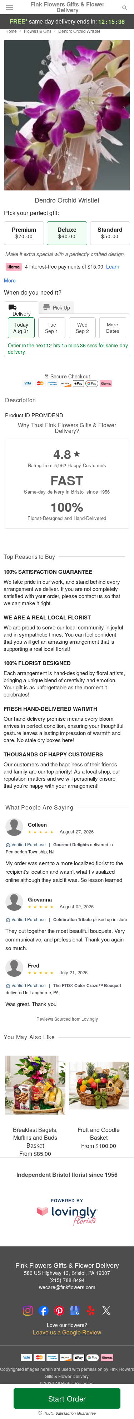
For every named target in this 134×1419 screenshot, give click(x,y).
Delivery (22, 312)
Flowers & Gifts (37, 31)
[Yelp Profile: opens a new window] (91, 1311)
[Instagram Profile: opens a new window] (28, 1311)
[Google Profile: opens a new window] (75, 1311)
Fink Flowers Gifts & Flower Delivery (67, 7)
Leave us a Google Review (67, 1332)
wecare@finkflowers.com (67, 1287)
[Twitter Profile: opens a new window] (106, 1311)
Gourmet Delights (71, 844)
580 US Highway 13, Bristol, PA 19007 (67, 1272)
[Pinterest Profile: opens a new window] (59, 1311)
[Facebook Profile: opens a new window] (44, 1311)
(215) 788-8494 (67, 1279)
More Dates (112, 327)
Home (11, 31)
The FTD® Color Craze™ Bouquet (87, 985)
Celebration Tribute (72, 919)
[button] (119, 1403)
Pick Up (61, 307)
